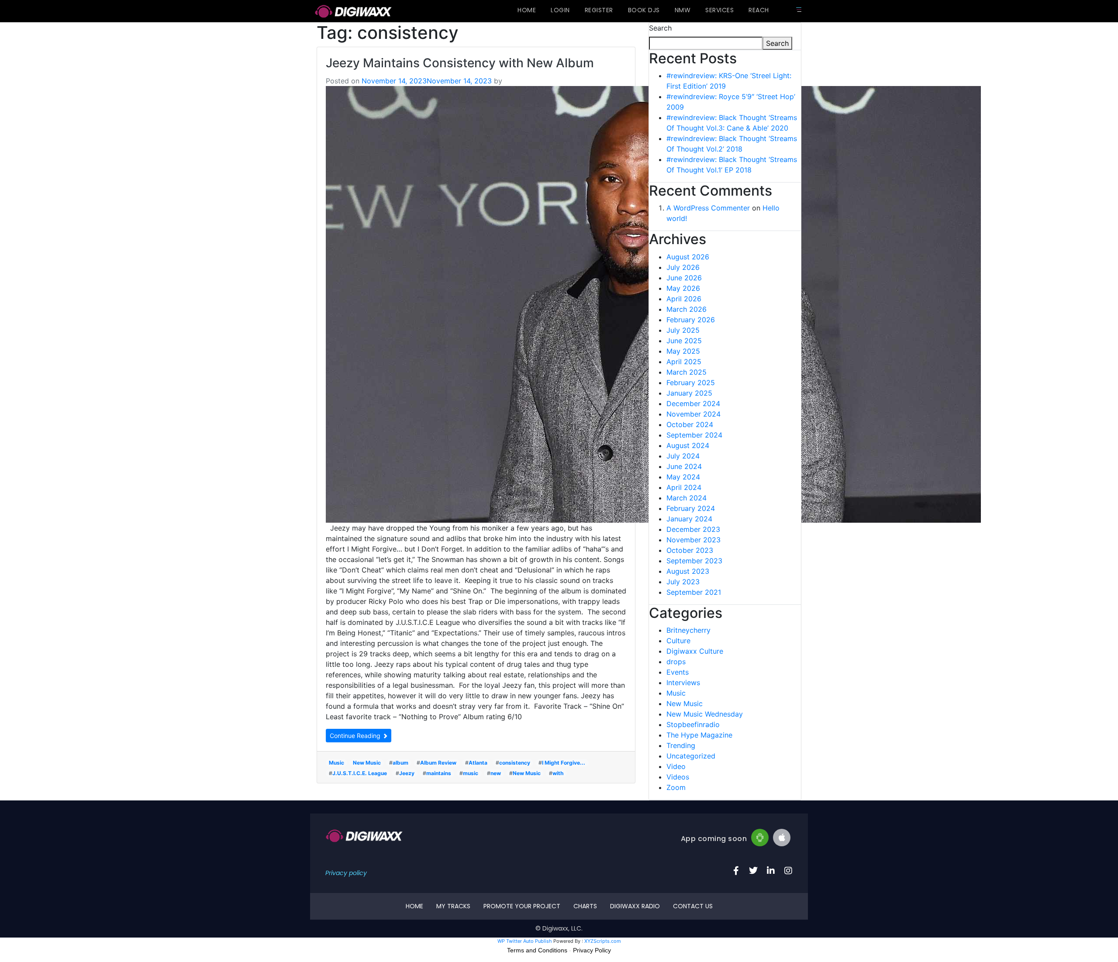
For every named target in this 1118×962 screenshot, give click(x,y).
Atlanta (478, 762)
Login (560, 10)
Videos (677, 776)
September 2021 (693, 592)
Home (527, 10)
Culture (678, 640)
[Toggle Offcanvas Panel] (798, 9)
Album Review (438, 762)
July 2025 (683, 330)
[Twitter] (753, 870)
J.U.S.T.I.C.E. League (359, 773)
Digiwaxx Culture (694, 651)
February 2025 (690, 382)
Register (599, 10)
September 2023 (694, 560)
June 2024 (684, 466)
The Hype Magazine (699, 735)
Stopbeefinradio (693, 724)
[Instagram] (788, 870)
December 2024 (693, 403)
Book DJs (644, 10)
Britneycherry (688, 630)
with (557, 773)
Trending (680, 745)
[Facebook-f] (736, 870)
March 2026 (686, 309)
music (470, 773)
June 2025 (684, 340)
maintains (438, 773)
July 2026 (683, 267)
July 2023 (683, 581)
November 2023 (693, 539)
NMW (683, 10)
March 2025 (686, 372)
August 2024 (687, 445)
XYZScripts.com (602, 941)
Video (676, 766)
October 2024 (689, 424)
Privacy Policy (592, 950)
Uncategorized (690, 756)
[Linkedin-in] (770, 870)
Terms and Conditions (537, 950)
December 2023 (693, 529)
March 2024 (686, 497)
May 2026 (683, 288)
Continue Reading (356, 735)
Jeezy (406, 773)
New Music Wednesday (704, 714)
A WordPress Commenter (708, 207)
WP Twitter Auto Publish (524, 941)
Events (677, 672)
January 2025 (689, 393)
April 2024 (683, 487)
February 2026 (690, 319)
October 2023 (689, 550)
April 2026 (683, 298)
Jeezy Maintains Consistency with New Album (460, 62)
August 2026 (687, 256)
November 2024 (693, 414)
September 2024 (694, 435)
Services (719, 10)
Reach (759, 10)
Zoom (676, 787)
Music (336, 762)
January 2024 (689, 518)
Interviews (683, 682)
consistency (514, 762)
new (495, 773)
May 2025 (683, 351)
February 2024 (690, 508)
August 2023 (687, 571)
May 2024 (683, 476)
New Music (367, 762)
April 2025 (683, 361)
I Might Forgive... (563, 762)
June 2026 (684, 277)
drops (676, 661)
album (400, 762)
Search (660, 28)
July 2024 (683, 456)
